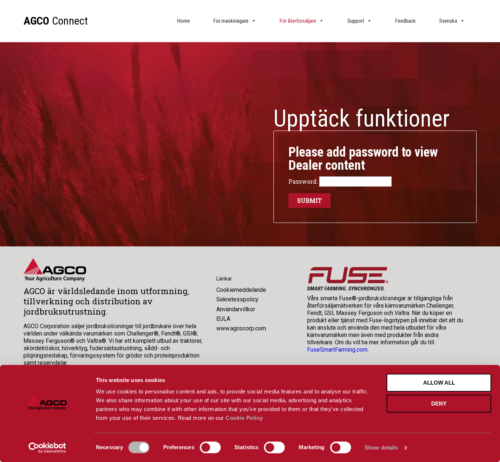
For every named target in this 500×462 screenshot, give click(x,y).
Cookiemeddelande (241, 289)
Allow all (439, 383)
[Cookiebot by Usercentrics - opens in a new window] (47, 447)
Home (183, 21)
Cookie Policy (244, 418)
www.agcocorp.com (241, 328)
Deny (439, 403)
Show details (381, 447)
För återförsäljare (298, 21)
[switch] (210, 447)
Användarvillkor (235, 309)
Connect (55, 20)
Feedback (405, 21)
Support (355, 21)
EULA (223, 318)
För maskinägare (231, 21)
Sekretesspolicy (237, 299)
